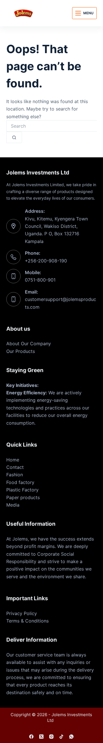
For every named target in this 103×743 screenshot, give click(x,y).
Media (12, 505)
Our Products (20, 351)
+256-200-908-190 (46, 261)
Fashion (14, 474)
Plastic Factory (22, 490)
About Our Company (28, 343)
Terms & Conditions (27, 621)
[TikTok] (61, 736)
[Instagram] (51, 736)
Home (12, 460)
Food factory (20, 482)
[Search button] (14, 137)
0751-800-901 (40, 280)
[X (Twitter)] (41, 736)
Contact (15, 467)
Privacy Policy (21, 613)
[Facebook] (31, 736)
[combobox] (51, 126)
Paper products (23, 497)
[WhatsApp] (71, 736)
